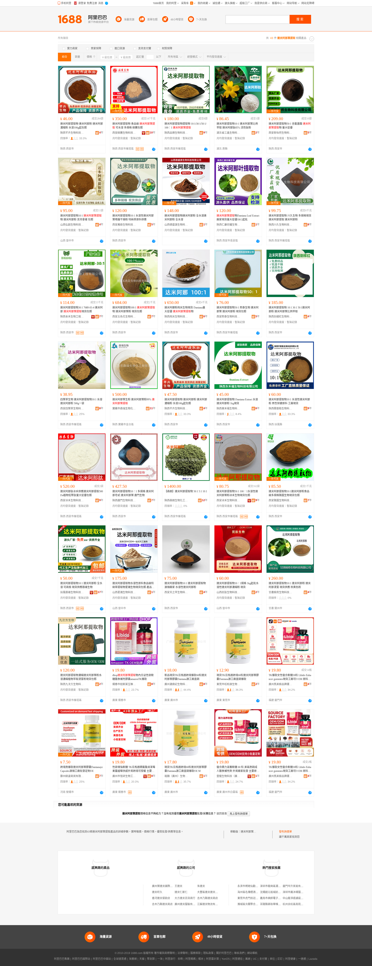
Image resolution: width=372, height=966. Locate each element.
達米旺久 (157, 892)
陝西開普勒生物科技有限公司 (280, 408)
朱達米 (201, 886)
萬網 (247, 958)
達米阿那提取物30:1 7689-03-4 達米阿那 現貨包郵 (81, 309)
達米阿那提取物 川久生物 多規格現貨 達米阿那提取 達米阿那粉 (290, 217)
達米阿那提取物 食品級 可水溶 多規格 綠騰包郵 (133, 125)
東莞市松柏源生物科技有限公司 (228, 684)
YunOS (226, 958)
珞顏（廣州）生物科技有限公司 (176, 776)
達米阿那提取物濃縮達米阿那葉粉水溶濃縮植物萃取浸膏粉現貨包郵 (81, 677)
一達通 (302, 958)
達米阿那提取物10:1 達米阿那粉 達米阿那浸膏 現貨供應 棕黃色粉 (290, 585)
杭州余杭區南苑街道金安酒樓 (299, 904)
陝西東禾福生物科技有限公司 (228, 408)
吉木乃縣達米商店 (207, 898)
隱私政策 (208, 953)
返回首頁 (222, 813)
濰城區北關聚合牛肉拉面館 (252, 904)
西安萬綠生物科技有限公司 (124, 224)
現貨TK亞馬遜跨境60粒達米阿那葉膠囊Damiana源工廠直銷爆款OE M (185, 769)
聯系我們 (239, 953)
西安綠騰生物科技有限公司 (124, 132)
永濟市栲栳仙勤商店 (249, 886)
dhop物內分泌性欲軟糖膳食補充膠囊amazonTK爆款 (133, 677)
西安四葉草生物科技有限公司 (72, 408)
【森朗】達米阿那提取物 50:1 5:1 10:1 (185, 491)
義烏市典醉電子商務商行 (274, 898)
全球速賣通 (119, 958)
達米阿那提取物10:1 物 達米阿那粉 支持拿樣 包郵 (81, 217)
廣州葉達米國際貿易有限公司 (169, 886)
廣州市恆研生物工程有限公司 (124, 776)
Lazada (312, 958)
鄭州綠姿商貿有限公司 (72, 776)
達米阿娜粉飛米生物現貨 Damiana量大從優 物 (184, 309)
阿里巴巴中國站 (102, 958)
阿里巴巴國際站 (81, 958)
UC (255, 958)
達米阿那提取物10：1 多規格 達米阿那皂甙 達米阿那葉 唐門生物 (133, 493)
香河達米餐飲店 (161, 898)
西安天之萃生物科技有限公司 (176, 592)
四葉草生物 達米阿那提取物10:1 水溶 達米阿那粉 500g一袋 (81, 401)
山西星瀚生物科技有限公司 (124, 592)
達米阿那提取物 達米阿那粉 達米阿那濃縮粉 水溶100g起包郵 (81, 125)
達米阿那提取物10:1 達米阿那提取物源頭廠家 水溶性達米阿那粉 (185, 585)
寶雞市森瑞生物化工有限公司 (124, 408)
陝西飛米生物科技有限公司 (176, 316)
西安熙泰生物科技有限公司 (228, 316)
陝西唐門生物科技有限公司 (124, 500)
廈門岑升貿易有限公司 (295, 886)
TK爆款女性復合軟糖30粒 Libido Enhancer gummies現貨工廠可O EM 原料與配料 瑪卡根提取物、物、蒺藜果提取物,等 (290, 677)
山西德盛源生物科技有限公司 (176, 224)
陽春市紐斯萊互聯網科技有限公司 (124, 684)
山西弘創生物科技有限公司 (72, 224)
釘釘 (280, 958)
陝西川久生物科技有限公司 (280, 224)
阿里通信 (237, 958)
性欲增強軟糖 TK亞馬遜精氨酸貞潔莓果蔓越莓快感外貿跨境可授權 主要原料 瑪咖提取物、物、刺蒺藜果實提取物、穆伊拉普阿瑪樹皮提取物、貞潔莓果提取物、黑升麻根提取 (133, 769)
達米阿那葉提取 (250, 831)
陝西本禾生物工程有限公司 (72, 316)
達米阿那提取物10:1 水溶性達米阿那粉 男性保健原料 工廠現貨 (289, 401)
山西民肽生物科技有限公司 (228, 592)
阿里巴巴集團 (62, 958)
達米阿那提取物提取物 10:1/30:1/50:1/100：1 (185, 125)
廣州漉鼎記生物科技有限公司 (176, 684)
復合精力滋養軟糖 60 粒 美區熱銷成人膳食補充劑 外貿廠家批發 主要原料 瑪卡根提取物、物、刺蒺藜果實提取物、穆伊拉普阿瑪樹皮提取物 (238, 769)
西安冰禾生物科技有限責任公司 (72, 500)
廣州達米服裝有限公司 (187, 904)
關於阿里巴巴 (224, 953)
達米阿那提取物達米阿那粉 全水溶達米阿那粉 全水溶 (185, 217)
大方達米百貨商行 (185, 898)
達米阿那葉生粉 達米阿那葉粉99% (133, 401)
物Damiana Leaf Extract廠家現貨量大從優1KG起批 (238, 217)
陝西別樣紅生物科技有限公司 (280, 316)
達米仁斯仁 (181, 892)
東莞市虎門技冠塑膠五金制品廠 (255, 898)
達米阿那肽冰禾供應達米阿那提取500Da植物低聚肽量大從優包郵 (81, 493)
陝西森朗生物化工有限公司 (176, 500)
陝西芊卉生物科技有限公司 (72, 132)
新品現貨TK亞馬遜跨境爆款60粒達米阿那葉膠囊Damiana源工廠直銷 (185, 677)
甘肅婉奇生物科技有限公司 (280, 592)
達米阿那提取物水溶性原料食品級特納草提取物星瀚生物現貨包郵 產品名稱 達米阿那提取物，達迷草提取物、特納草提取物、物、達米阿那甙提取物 (133, 585)
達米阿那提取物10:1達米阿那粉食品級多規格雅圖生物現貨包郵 (289, 493)
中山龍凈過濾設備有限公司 (298, 898)
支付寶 (263, 958)
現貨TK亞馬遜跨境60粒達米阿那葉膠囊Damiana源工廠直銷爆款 (238, 677)
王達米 (178, 886)
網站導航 (252, 953)
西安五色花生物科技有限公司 (124, 316)
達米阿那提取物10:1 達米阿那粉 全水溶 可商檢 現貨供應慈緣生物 (81, 585)
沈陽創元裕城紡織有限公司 (275, 892)
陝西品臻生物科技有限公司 (176, 132)
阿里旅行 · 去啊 (174, 958)
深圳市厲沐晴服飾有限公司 (298, 892)
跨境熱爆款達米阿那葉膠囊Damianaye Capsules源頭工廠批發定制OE (81, 769)
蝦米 (200, 958)
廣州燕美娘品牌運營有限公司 (280, 684)
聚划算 (151, 958)
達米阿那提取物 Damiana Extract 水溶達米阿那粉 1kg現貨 (237, 401)
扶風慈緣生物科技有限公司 (72, 592)
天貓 (141, 958)
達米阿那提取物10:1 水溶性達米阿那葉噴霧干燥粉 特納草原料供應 (133, 217)
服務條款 (195, 953)
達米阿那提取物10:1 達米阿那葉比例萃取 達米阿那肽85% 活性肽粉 (237, 125)
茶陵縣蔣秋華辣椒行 (271, 904)
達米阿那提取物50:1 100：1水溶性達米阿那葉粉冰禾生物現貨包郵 (237, 493)
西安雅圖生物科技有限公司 (280, 500)
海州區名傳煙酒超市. (249, 892)
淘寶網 (133, 958)
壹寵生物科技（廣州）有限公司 (228, 776)
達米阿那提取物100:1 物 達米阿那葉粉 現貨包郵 (133, 309)
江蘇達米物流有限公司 (210, 904)
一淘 (160, 958)
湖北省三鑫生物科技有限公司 (228, 132)
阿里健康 (290, 958)
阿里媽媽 (190, 958)
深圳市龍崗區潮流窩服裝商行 (277, 886)
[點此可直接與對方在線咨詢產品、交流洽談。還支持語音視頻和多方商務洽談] (153, 149)
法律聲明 (182, 953)
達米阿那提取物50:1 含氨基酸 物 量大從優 (290, 125)
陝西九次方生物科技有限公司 (72, 684)
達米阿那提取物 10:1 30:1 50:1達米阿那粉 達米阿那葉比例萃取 (289, 309)
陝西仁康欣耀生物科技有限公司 (228, 224)
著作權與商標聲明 (164, 953)
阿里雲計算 (212, 958)
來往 (272, 958)
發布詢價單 (285, 831)
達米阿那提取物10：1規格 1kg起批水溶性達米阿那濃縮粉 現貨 (238, 585)
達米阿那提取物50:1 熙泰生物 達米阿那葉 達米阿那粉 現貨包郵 (238, 309)
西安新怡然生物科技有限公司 (280, 132)
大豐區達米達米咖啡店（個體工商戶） (219, 892)
